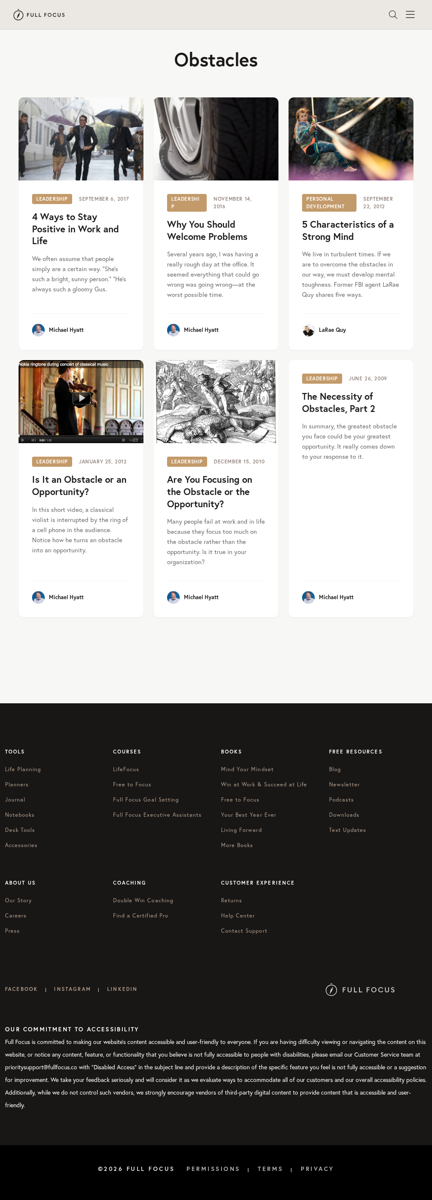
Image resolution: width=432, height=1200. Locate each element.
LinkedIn (122, 989)
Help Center (238, 915)
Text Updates (347, 829)
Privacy (318, 1169)
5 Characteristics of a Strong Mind (348, 230)
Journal (15, 799)
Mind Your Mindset (247, 769)
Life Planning (23, 769)
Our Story (18, 900)
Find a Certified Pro (140, 915)
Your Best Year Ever (248, 814)
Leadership (52, 199)
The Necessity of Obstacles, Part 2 (338, 402)
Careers (16, 915)
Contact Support (244, 930)
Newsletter (344, 784)
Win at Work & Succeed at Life (264, 784)
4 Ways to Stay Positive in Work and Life (75, 228)
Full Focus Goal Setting (146, 799)
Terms (271, 1169)
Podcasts (341, 799)
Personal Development (325, 203)
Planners (17, 784)
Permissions (213, 1169)
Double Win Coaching (143, 900)
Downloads (344, 814)
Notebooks (20, 814)
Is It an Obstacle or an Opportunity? (79, 485)
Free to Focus (132, 784)
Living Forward (241, 829)
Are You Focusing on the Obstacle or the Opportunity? (209, 491)
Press (12, 930)
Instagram (72, 989)
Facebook (21, 989)
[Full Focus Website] (360, 989)
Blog (335, 769)
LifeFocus (126, 769)
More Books (237, 845)
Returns (231, 900)
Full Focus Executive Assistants (157, 814)
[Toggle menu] (410, 14)
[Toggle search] (393, 14)
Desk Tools (20, 829)
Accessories (21, 845)
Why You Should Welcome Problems (207, 230)
